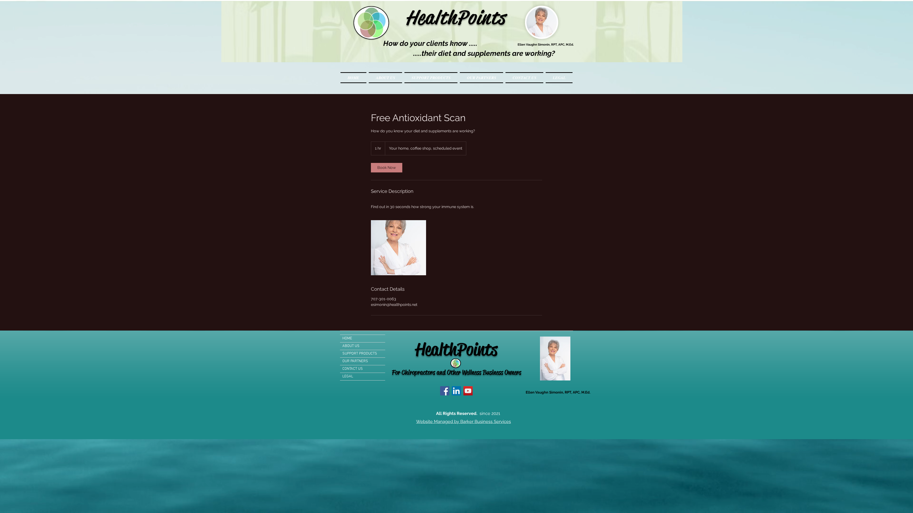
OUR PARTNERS (355, 361)
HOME (347, 338)
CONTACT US (352, 368)
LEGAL (347, 376)
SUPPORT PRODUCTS (359, 353)
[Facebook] (444, 390)
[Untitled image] (398, 247)
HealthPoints (440, 17)
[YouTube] (468, 390)
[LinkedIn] (456, 390)
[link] (386, 167)
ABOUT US (350, 346)
